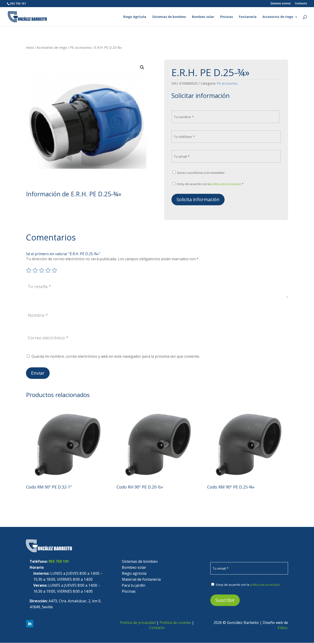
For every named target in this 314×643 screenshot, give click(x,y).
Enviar (38, 373)
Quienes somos (280, 3)
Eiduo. (283, 627)
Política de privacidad (138, 622)
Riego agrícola (134, 573)
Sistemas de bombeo (169, 17)
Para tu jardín (133, 585)
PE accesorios (80, 47)
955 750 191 (59, 561)
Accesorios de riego (278, 17)
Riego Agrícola (134, 17)
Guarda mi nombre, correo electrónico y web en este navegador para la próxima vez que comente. (115, 356)
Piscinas (226, 17)
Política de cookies (175, 622)
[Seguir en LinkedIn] (29, 623)
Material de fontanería (141, 579)
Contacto (301, 3)
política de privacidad (226, 184)
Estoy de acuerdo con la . (210, 184)
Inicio (30, 47)
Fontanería (248, 17)
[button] (142, 67)
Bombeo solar (203, 17)
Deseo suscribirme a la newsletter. (201, 173)
